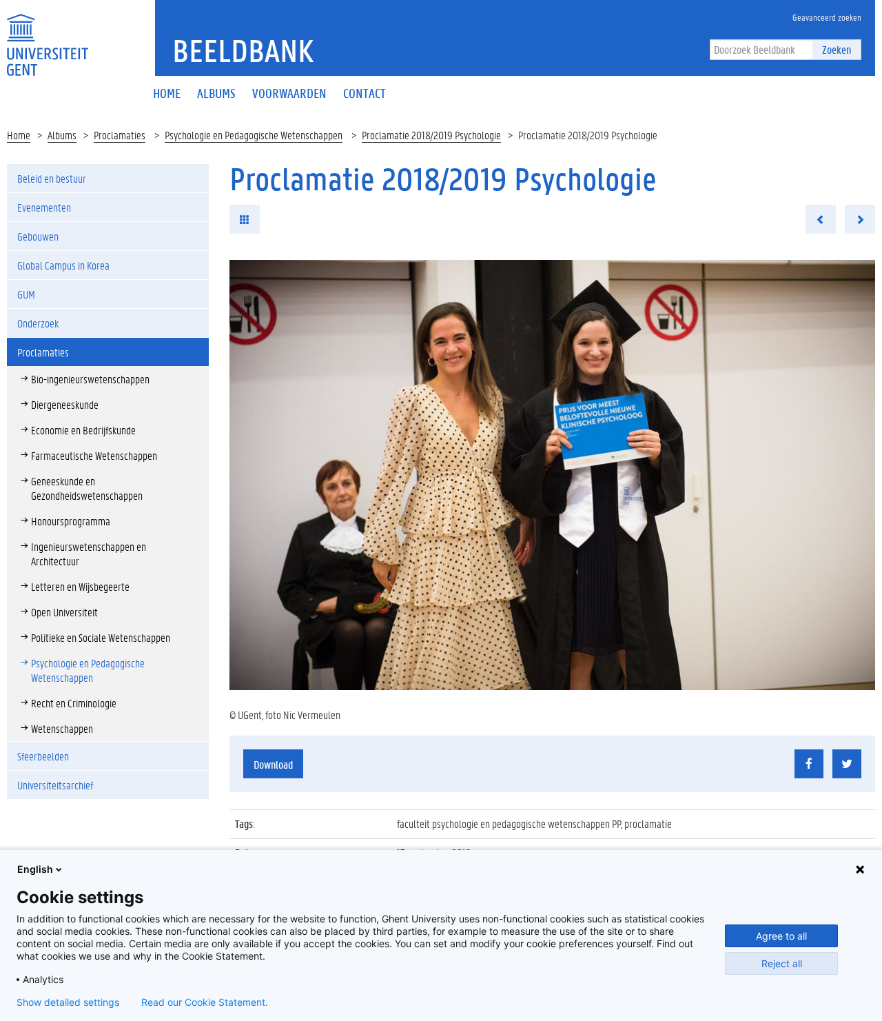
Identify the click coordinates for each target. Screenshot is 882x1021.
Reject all (781, 963)
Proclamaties (119, 135)
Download (273, 764)
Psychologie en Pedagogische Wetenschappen (253, 135)
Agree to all (781, 936)
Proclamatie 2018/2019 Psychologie (431, 135)
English (35, 869)
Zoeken (836, 49)
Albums (62, 135)
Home (18, 135)
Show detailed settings (68, 1002)
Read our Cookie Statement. (204, 1002)
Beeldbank (243, 50)
